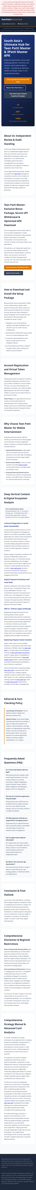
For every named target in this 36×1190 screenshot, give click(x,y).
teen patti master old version (20, 653)
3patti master (23, 465)
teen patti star (21, 680)
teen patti (17, 174)
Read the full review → (13, 273)
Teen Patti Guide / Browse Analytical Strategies (18, 95)
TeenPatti (11, 19)
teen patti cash (8, 1103)
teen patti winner (12, 682)
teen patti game (16, 568)
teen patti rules (9, 670)
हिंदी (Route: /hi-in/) (23, 24)
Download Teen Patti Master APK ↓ (18, 267)
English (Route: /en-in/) (8, 24)
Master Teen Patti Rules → (15, 88)
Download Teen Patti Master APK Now (18, 81)
